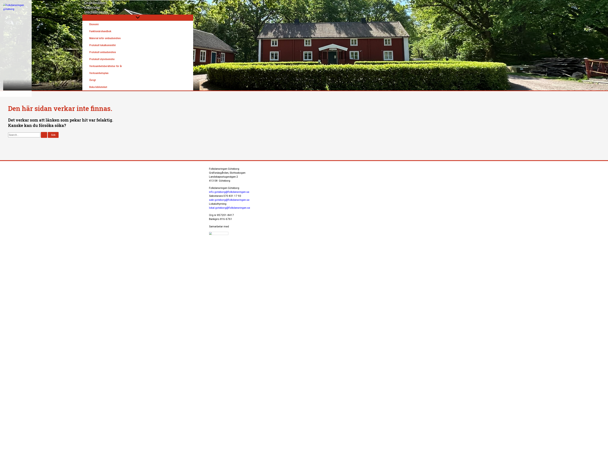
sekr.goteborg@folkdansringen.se (229, 199)
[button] (110, 12)
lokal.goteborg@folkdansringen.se (229, 207)
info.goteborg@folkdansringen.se (229, 191)
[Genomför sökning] (44, 135)
